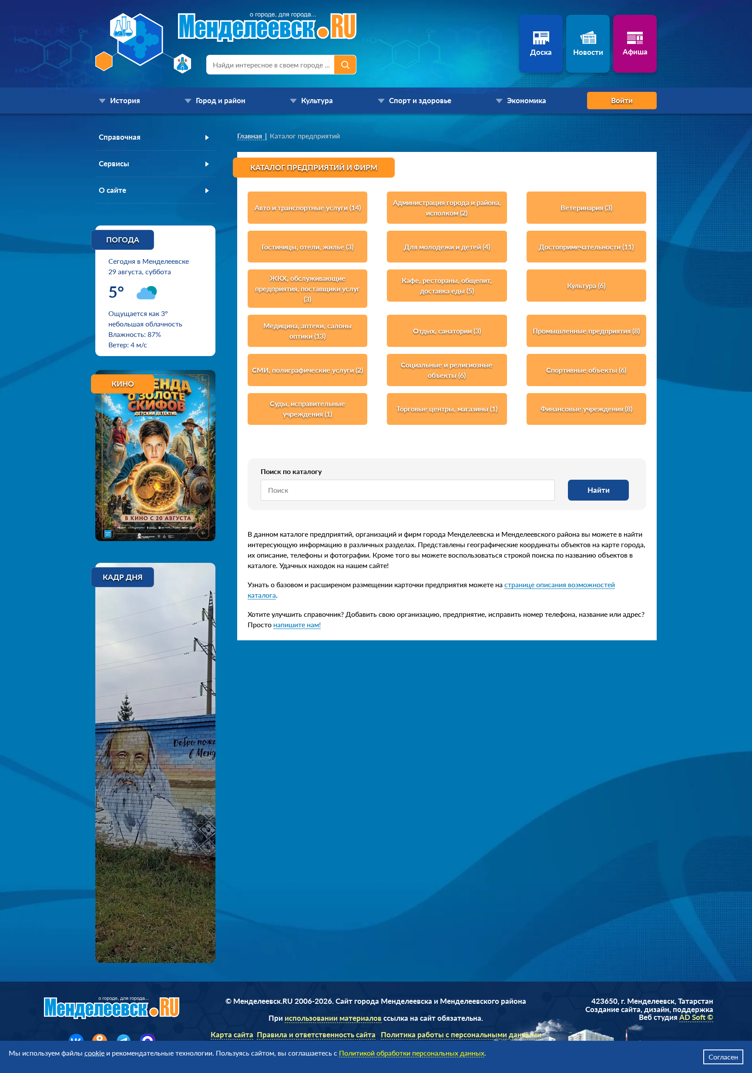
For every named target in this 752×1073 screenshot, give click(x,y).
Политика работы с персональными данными (461, 1034)
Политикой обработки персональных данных (411, 1053)
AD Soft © (696, 1017)
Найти (599, 489)
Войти (622, 100)
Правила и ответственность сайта (316, 1034)
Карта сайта (232, 1034)
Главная (249, 135)
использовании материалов (333, 1018)
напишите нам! (297, 624)
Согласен (723, 1057)
